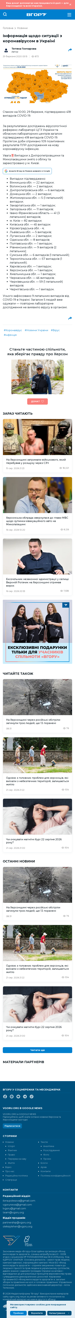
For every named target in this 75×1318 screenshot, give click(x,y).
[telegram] (25, 1097)
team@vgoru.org (13, 1212)
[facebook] (5, 1097)
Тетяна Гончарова (24, 48)
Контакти (46, 1171)
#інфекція (10, 335)
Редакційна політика (16, 1175)
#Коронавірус (13, 330)
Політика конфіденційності (55, 1175)
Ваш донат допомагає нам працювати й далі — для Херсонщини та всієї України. (37, 4)
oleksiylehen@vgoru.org (17, 1226)
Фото (46, 1154)
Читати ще (37, 1050)
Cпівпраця (11, 1180)
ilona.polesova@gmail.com (19, 1200)
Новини (22, 28)
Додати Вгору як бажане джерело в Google (29, 171)
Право (11, 1154)
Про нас (9, 1171)
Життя (11, 1163)
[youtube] (18, 1097)
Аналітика (48, 1146)
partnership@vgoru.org (17, 1222)
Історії (11, 1146)
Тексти (44, 1142)
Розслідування (51, 1150)
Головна (8, 28)
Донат (35, 401)
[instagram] (11, 1097)
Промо (47, 1159)
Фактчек (12, 1150)
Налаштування (57, 1313)
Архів (44, 1167)
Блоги (44, 1163)
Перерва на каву (17, 1159)
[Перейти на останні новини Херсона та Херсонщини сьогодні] (37, 15)
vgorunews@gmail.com (17, 1204)
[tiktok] (31, 1097)
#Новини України (36, 330)
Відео (8, 1167)
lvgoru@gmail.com (14, 1208)
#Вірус (55, 330)
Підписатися (12, 1126)
